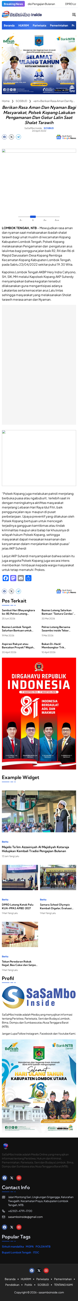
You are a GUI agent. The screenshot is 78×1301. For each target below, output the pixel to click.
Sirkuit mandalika (13, 1246)
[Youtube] (19, 1178)
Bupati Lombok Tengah (16, 1252)
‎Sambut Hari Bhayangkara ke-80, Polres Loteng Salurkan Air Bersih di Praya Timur (18, 612)
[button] (74, 14)
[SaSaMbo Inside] (22, 14)
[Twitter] (11, 136)
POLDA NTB (43, 1246)
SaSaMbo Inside (33, 128)
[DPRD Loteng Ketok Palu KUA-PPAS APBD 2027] (49, 4)
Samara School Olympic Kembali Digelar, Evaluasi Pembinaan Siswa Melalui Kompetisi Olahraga (56, 906)
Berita (5, 842)
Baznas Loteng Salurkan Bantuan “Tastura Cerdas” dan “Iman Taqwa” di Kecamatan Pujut (58, 612)
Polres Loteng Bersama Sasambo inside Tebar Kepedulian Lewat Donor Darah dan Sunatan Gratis (58, 628)
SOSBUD (49, 128)
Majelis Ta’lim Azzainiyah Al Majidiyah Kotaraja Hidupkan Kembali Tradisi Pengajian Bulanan (35, 849)
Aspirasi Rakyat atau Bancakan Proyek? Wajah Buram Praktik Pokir (17, 645)
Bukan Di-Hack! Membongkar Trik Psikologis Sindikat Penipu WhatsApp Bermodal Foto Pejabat (58, 645)
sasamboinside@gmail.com (25, 1216)
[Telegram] (18, 136)
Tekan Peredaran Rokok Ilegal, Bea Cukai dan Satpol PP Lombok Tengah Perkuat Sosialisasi (19, 963)
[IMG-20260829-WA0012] (39, 93)
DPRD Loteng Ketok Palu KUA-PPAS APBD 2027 (17, 906)
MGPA (30, 1246)
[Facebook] (4, 136)
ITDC (36, 1252)
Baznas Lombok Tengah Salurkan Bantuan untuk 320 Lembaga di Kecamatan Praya (17, 628)
